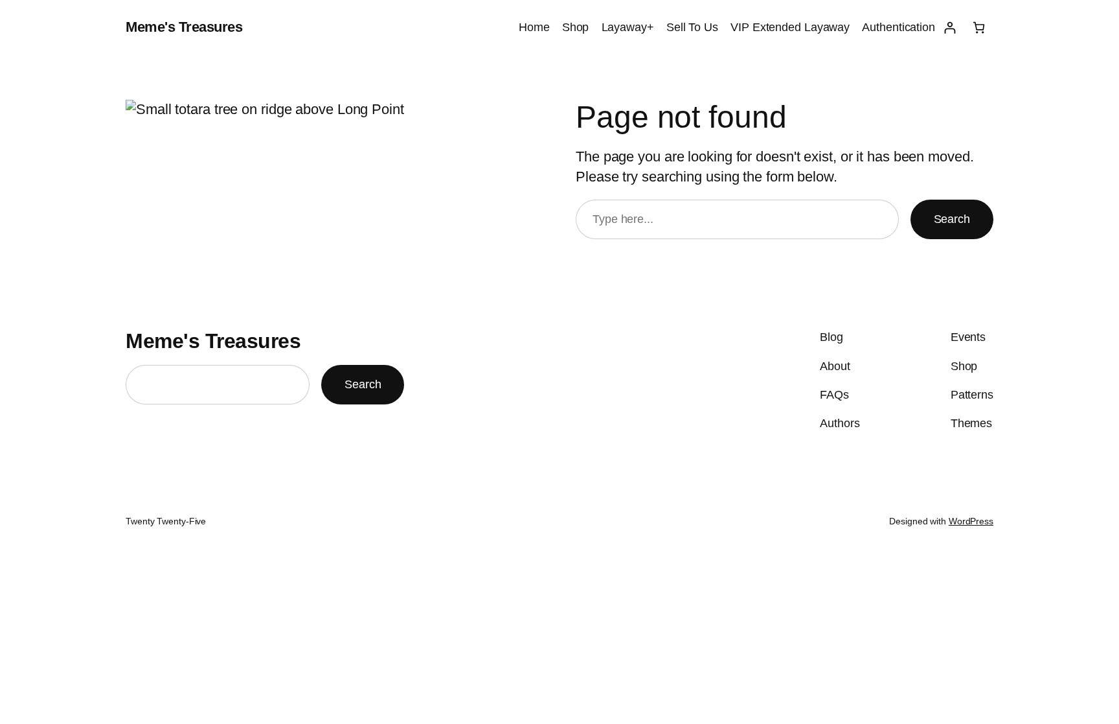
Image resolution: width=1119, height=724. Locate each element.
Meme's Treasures (184, 27)
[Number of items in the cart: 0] (978, 27)
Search (952, 219)
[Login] (949, 27)
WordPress (971, 521)
